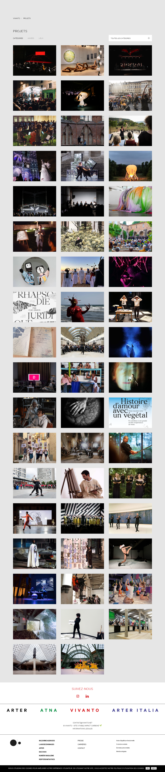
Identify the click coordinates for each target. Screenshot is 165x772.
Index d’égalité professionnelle (125, 740)
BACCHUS (42, 752)
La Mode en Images (46, 744)
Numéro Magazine (46, 756)
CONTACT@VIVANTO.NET (82, 722)
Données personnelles (123, 748)
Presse (81, 741)
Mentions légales (121, 751)
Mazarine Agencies (47, 741)
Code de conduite (121, 744)
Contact (81, 748)
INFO (154, 768)
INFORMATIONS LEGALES (82, 728)
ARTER (41, 748)
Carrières (82, 744)
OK (148, 768)
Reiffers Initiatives (47, 759)
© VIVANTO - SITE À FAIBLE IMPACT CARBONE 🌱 (82, 725)
